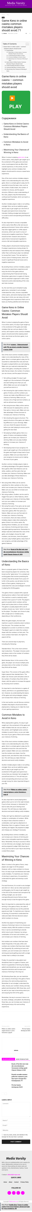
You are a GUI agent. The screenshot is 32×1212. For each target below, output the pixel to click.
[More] (20, 37)
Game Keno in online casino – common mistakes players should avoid (15, 47)
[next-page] (6, 1094)
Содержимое (9, 50)
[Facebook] (3, 37)
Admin (5, 33)
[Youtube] (23, 1193)
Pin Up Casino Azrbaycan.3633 (25, 1029)
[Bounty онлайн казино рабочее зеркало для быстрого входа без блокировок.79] (6, 1076)
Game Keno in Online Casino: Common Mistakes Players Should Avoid (18, 53)
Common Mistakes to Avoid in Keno (17, 57)
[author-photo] (16, 1048)
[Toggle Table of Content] (26, 44)
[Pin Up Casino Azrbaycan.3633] (6, 1087)
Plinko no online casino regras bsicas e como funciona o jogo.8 (8, 1030)
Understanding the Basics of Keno (17, 55)
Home (3, 14)
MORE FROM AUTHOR (22, 1059)
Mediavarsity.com (13, 1201)
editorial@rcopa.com (13, 1174)
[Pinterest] (12, 37)
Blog (8, 14)
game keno (21, 157)
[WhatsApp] (16, 37)
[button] (3, 10)
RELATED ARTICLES (8, 1059)
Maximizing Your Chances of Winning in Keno (18, 59)
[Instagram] (14, 1193)
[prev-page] (3, 1094)
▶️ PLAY (15, 102)
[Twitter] (7, 37)
